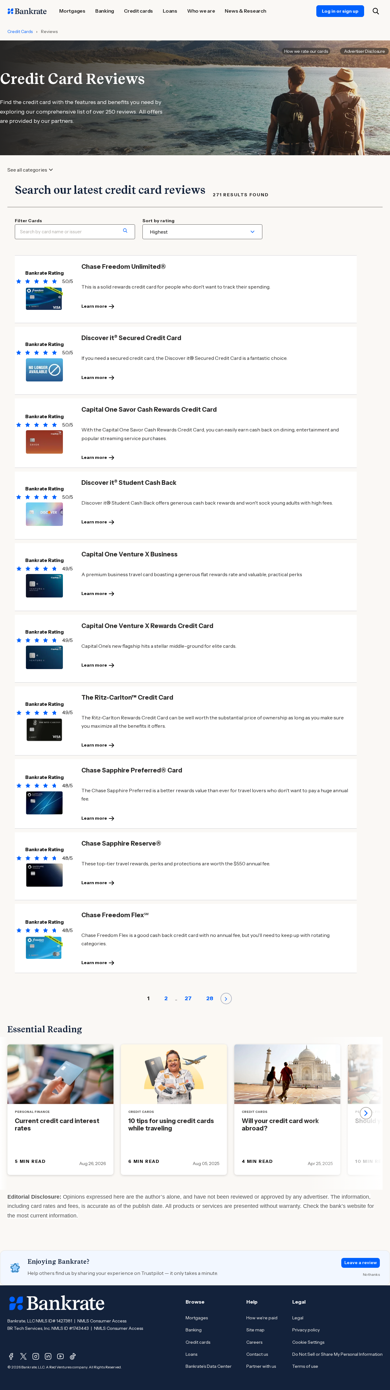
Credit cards (198, 1342)
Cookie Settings (308, 1342)
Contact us (257, 1354)
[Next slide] (366, 1113)
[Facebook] (11, 1356)
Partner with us (261, 1366)
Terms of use (305, 1366)
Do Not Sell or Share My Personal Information (337, 1354)
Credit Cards (20, 31)
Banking (194, 1330)
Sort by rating (158, 220)
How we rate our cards (306, 51)
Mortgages (197, 1318)
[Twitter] (23, 1356)
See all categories (27, 170)
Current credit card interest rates (57, 1124)
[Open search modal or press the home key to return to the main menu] (376, 11)
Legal (297, 1318)
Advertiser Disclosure (364, 51)
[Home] (27, 11)
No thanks (371, 1274)
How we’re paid (261, 1318)
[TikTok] (72, 1356)
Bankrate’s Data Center (209, 1366)
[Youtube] (60, 1356)
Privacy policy (306, 1330)
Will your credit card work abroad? (280, 1124)
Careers (254, 1342)
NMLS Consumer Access (101, 1321)
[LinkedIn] (48, 1356)
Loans (191, 1354)
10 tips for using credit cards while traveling (171, 1124)
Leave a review (360, 1262)
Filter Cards (28, 220)
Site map (255, 1330)
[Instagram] (35, 1356)
